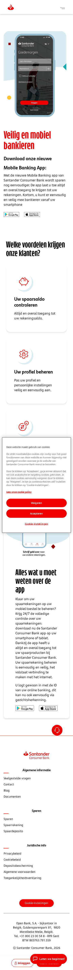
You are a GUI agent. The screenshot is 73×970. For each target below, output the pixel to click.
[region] (36, 485)
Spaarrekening (13, 825)
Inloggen (24, 963)
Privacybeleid (12, 853)
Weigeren (36, 502)
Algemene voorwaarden (19, 872)
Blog (7, 790)
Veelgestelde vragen (17, 778)
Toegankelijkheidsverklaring (22, 878)
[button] (48, 959)
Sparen (8, 819)
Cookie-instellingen (36, 903)
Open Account (57, 731)
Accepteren (36, 513)
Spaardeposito (13, 831)
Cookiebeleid (12, 859)
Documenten (12, 796)
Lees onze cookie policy (18, 491)
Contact (9, 784)
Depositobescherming (18, 866)
